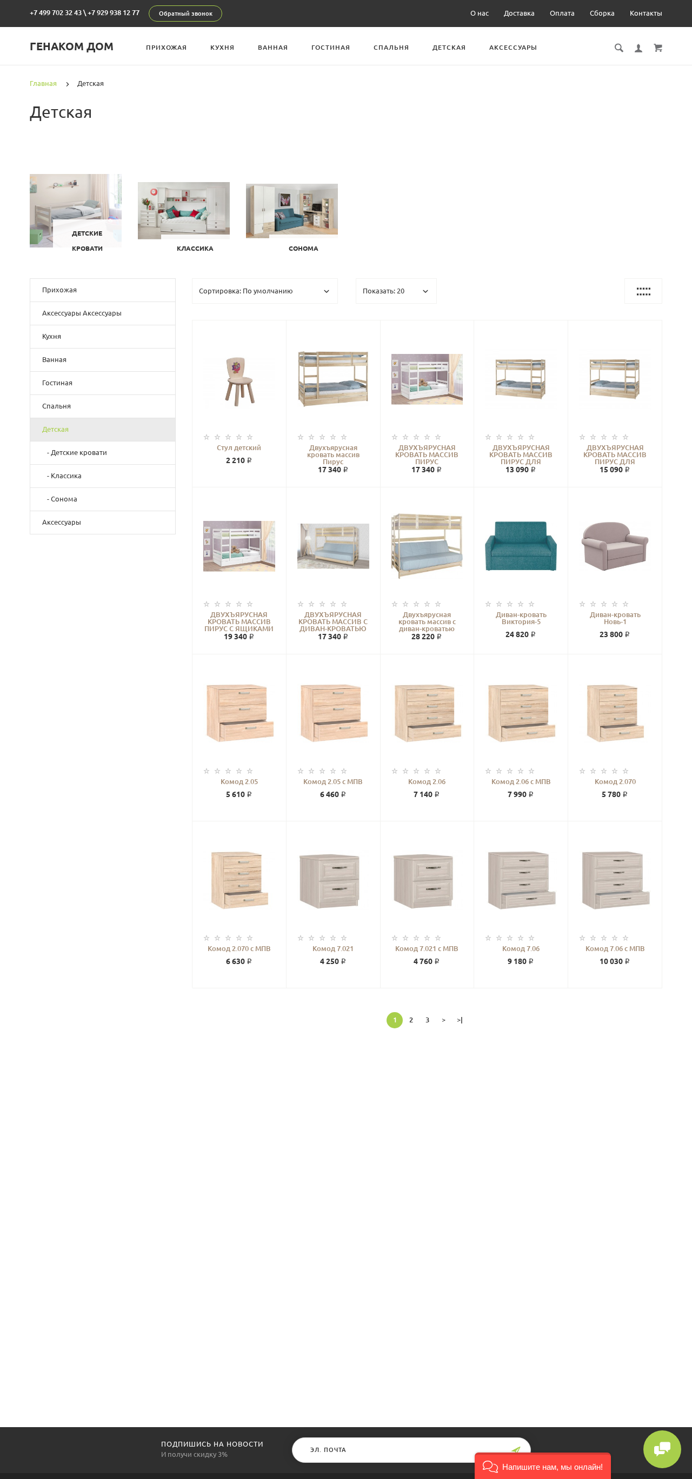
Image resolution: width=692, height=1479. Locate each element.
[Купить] (250, 382)
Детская (449, 47)
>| (460, 1019)
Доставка (519, 13)
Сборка (602, 13)
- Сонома (59, 499)
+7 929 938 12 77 (113, 12)
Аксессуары (513, 47)
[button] (543, 1466)
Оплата (562, 13)
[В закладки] (273, 330)
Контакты (646, 13)
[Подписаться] (516, 1451)
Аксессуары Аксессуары (82, 313)
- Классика (62, 475)
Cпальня (391, 47)
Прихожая (166, 47)
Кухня (222, 47)
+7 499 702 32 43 (56, 12)
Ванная (273, 47)
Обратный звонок (185, 13)
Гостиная (330, 47)
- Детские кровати (74, 452)
